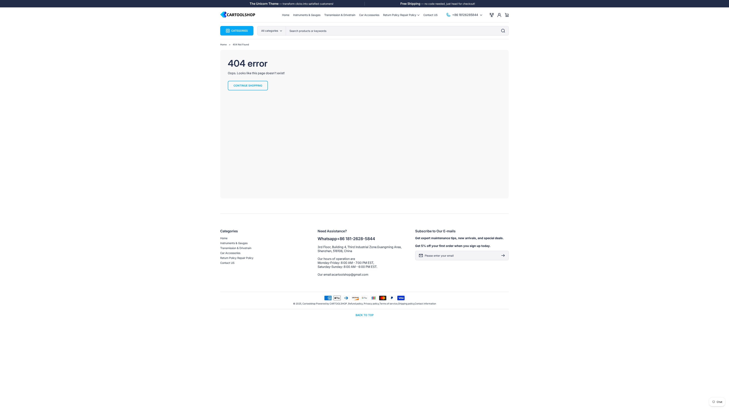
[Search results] (504, 30)
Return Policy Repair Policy (236, 257)
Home (223, 44)
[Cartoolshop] (238, 15)
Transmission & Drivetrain (235, 248)
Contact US (227, 262)
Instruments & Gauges (234, 243)
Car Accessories (230, 253)
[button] (401, 15)
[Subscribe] (504, 255)
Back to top (365, 315)
